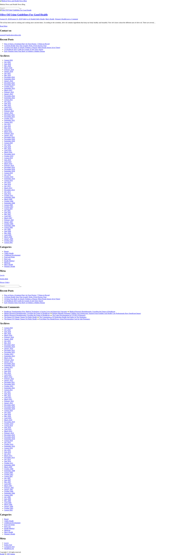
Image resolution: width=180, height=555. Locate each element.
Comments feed (9, 547)
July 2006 (7, 229)
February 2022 (9, 111)
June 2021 (7, 126)
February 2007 (9, 220)
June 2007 (7, 212)
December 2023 (9, 83)
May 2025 (7, 75)
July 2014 (7, 192)
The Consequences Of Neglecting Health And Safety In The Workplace (62, 317)
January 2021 (8, 135)
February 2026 (9, 69)
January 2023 (8, 94)
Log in (2, 275)
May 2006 (7, 233)
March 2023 (8, 90)
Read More (3, 26)
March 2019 (8, 163)
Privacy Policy (5, 282)
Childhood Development (12, 255)
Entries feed (8, 545)
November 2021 (9, 116)
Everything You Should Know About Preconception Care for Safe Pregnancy (64, 319)
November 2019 (9, 154)
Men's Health (49, 19)
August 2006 (8, 227)
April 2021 (7, 130)
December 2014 (9, 190)
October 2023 (8, 86)
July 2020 (7, 145)
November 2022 (9, 96)
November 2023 (9, 85)
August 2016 (8, 180)
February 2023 (9, 92)
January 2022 (8, 113)
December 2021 (9, 115)
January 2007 (8, 222)
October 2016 (8, 177)
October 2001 (8, 241)
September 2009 (9, 197)
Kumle (2, 554)
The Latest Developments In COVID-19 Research (68, 315)
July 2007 (7, 210)
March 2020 (8, 152)
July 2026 (7, 62)
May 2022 (7, 105)
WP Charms (11, 554)
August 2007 (8, 209)
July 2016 (7, 182)
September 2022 (9, 98)
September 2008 (9, 203)
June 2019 (7, 160)
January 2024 (8, 81)
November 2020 (9, 139)
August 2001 (8, 242)
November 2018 (9, 169)
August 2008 (8, 205)
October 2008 (8, 201)
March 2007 (8, 218)
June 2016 (7, 184)
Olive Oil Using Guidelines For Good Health (24, 14)
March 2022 (8, 109)
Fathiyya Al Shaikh (28, 19)
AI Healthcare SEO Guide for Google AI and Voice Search (23, 49)
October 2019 (8, 156)
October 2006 (8, 224)
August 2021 (8, 122)
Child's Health (40, 19)
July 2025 (7, 73)
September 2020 (9, 141)
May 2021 (7, 128)
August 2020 (8, 143)
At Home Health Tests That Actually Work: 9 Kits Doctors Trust (25, 46)
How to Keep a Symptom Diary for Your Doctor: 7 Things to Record (27, 44)
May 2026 (7, 66)
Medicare (7, 263)
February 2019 (9, 165)
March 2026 (8, 68)
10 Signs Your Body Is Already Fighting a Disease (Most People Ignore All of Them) (32, 47)
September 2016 (9, 179)
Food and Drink (9, 257)
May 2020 (7, 148)
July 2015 (7, 186)
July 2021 (7, 124)
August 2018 (8, 173)
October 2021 (8, 118)
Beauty (6, 251)
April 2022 (7, 107)
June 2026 (7, 64)
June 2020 (7, 147)
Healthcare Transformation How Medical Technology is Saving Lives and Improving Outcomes (35, 311)
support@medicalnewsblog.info (10, 35)
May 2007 (7, 214)
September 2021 (9, 120)
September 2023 (9, 88)
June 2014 (7, 194)
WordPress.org (9, 548)
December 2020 (9, 137)
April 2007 (7, 216)
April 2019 (7, 162)
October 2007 (8, 207)
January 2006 (8, 239)
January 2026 (8, 71)
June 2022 (7, 103)
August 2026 (8, 60)
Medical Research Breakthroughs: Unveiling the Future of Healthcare (92, 311)
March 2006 (8, 237)
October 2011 (8, 195)
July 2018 (7, 175)
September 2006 (9, 225)
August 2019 (8, 158)
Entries (4, 279)
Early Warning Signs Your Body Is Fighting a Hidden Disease (24, 51)
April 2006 (7, 235)
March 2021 (8, 132)
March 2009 (8, 199)
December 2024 (9, 77)
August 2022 (8, 100)
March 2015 (8, 188)
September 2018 (9, 171)
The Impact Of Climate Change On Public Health (20, 317)
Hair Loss (7, 259)
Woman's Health (60, 19)
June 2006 (7, 231)
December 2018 (9, 167)
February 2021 (9, 133)
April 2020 (7, 150)
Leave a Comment (72, 19)
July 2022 (7, 101)
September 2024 (9, 79)
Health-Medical (9, 261)
